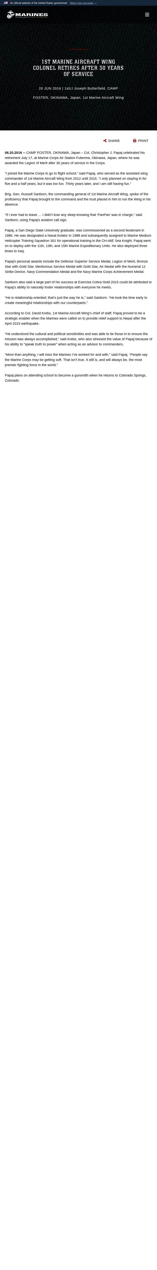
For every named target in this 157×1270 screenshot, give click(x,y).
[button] (83, 3)
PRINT (143, 141)
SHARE (114, 141)
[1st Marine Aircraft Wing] (27, 15)
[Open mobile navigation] (147, 14)
